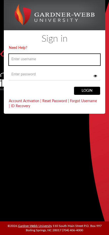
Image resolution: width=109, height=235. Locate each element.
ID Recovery (19, 106)
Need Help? (18, 48)
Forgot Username (82, 101)
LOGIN (87, 91)
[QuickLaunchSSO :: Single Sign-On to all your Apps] (54, 17)
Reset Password (54, 101)
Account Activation (25, 101)
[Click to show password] (95, 76)
